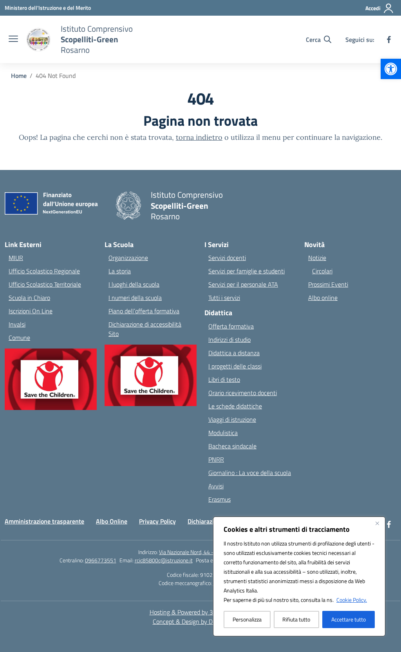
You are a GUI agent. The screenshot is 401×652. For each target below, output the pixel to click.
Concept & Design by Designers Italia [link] (201, 621)
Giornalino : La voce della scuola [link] (249, 472)
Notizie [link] (317, 257)
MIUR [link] (16, 257)
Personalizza (247, 619)
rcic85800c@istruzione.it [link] (164, 560)
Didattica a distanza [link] (234, 353)
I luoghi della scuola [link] (133, 284)
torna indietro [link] (199, 137)
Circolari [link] (322, 271)
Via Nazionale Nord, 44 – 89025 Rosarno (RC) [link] (211, 552)
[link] (391, 69)
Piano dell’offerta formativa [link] (143, 311)
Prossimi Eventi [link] (328, 284)
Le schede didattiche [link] (235, 406)
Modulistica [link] (223, 432)
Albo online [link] (323, 297)
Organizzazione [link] (128, 257)
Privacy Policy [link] (157, 521)
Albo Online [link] (111, 521)
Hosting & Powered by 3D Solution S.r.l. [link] (201, 612)
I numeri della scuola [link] (135, 297)
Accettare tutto (348, 619)
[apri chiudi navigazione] (13, 39)
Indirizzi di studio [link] (229, 339)
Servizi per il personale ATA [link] (243, 284)
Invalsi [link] (17, 324)
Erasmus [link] (219, 499)
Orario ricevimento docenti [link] (242, 392)
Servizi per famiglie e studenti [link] (246, 271)
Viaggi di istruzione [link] (232, 419)
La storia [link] (119, 271)
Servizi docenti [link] (227, 257)
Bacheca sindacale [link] (232, 446)
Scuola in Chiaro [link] (29, 297)
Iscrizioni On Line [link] (30, 311)
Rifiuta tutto (296, 619)
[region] (299, 576)
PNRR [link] (216, 459)
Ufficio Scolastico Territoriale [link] (45, 284)
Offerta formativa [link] (231, 326)
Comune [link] (19, 337)
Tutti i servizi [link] (224, 297)
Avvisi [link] (216, 486)
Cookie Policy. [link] (351, 600)
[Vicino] (377, 523)
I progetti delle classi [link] (235, 366)
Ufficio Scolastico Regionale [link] (44, 271)
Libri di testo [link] (224, 379)
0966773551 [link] (100, 560)
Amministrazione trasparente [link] (44, 521)
